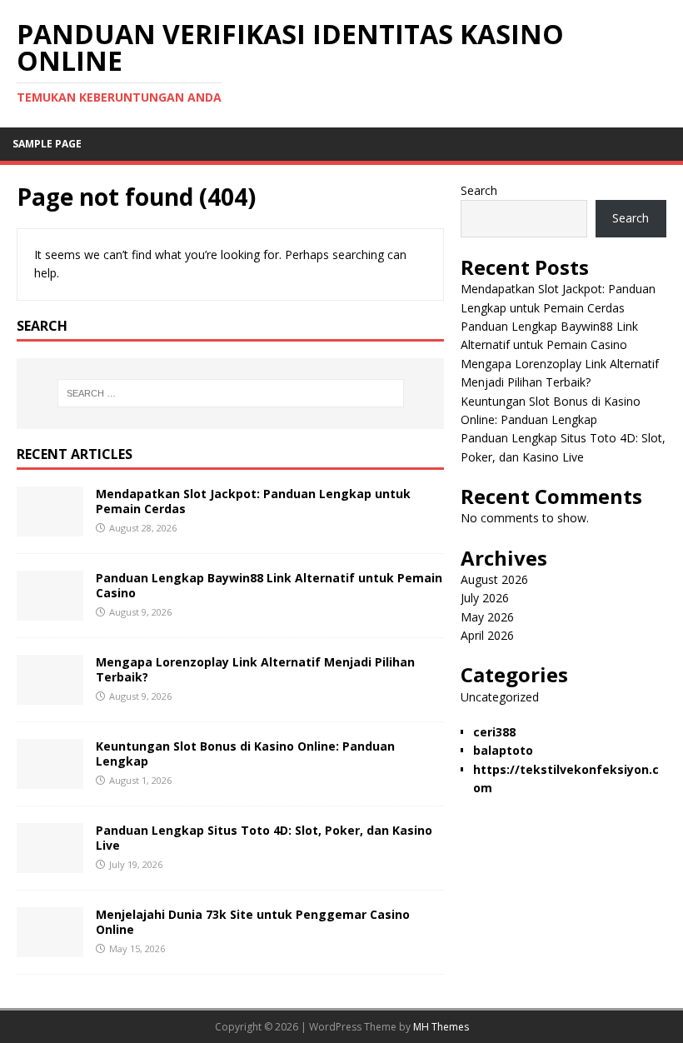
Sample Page (47, 144)
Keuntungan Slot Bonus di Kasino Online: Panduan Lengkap (245, 753)
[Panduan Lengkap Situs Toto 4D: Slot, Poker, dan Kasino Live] (50, 863)
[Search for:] (230, 393)
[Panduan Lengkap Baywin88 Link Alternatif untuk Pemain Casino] (50, 610)
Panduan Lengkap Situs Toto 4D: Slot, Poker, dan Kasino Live (264, 837)
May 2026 (487, 617)
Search (479, 190)
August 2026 (494, 579)
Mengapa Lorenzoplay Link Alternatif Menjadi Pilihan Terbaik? (255, 669)
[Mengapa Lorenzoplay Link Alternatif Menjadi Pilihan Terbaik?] (50, 694)
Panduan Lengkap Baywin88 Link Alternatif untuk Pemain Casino (269, 585)
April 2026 (487, 635)
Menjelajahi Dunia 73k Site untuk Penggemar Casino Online (253, 921)
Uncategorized (500, 697)
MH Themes (441, 1027)
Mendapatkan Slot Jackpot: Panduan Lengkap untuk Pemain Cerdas (253, 501)
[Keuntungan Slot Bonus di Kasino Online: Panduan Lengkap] (50, 778)
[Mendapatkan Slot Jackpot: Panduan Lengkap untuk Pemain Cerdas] (50, 526)
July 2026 (485, 598)
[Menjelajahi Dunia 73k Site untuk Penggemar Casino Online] (50, 947)
